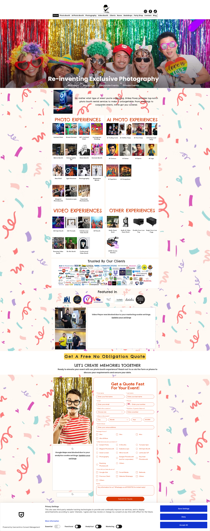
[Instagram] (145, 11)
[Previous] (12, 53)
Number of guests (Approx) (135, 408)
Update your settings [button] (121, 317)
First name (100, 393)
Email (98, 401)
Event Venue (100, 424)
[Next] (198, 53)
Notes (98, 483)
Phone (128, 401)
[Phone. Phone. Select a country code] (129, 404)
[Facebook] (150, 11)
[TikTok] (155, 11)
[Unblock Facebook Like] (72, 495)
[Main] (105, 82)
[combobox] (110, 412)
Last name (129, 393)
